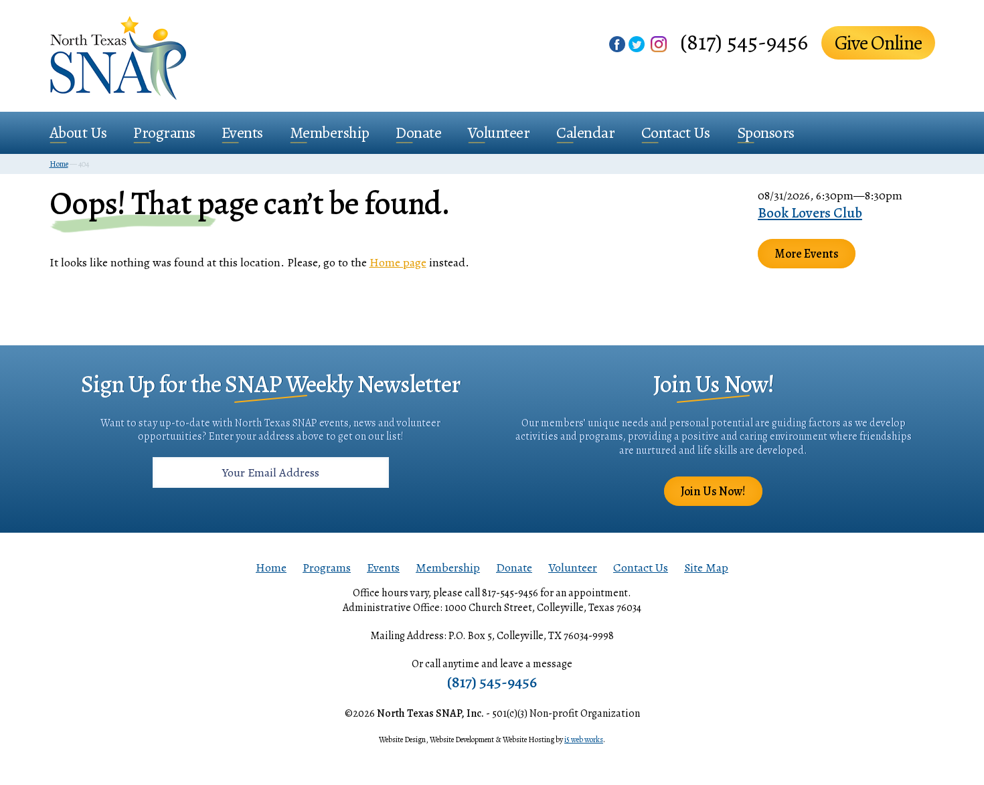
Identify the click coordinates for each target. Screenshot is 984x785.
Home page (398, 262)
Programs (164, 132)
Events (242, 132)
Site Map (706, 567)
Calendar (585, 132)
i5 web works (583, 739)
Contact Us (675, 132)
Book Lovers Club (810, 212)
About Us (78, 132)
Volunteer (499, 132)
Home (271, 567)
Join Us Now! (713, 491)
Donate (418, 132)
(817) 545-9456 (744, 42)
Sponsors (766, 132)
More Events (806, 254)
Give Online (878, 42)
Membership (330, 132)
